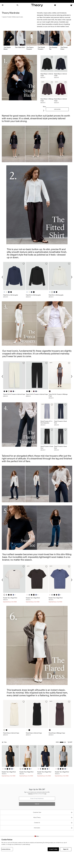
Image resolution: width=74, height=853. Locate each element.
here (45, 793)
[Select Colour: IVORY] (7, 292)
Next (71, 277)
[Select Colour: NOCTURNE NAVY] (9, 292)
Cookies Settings (5, 849)
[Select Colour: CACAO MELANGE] (50, 391)
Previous (2, 277)
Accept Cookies (53, 849)
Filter (5, 742)
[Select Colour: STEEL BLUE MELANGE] (14, 595)
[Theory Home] (37, 5)
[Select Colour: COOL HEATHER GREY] (7, 595)
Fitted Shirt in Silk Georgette (10, 295)
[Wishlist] (55, 5)
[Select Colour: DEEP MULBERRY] (11, 391)
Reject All (65, 849)
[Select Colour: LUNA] (5, 292)
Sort (70, 742)
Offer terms (30, 793)
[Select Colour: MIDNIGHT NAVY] (5, 391)
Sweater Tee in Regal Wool (10, 598)
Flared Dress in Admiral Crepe (11, 733)
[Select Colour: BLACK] (11, 292)
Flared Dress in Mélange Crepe (57, 733)
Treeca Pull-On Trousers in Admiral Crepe (14, 394)
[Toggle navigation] (2, 5)
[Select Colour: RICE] (9, 391)
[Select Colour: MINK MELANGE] (11, 595)
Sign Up (37, 804)
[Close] (72, 1)
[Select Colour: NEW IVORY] (5, 595)
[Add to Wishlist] (52, 57)
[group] (14, 276)
